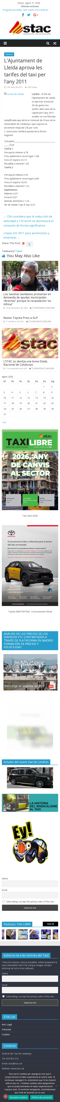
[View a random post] (54, 43)
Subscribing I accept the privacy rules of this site (30, 901)
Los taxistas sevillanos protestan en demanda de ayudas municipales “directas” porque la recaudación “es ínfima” (27, 299)
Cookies (6, 1034)
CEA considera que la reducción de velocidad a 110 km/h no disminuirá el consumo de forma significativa (28, 221)
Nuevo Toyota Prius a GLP (20, 318)
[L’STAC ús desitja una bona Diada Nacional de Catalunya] (30, 330)
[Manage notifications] (5, 1096)
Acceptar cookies (18, 1097)
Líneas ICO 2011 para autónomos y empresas (26, 235)
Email (4, 890)
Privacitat (6, 1029)
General (9, 54)
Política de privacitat (42, 1097)
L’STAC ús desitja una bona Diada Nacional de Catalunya (25, 363)
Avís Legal (7, 1024)
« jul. (4, 422)
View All (50, 924)
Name (5, 878)
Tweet (18, 251)
